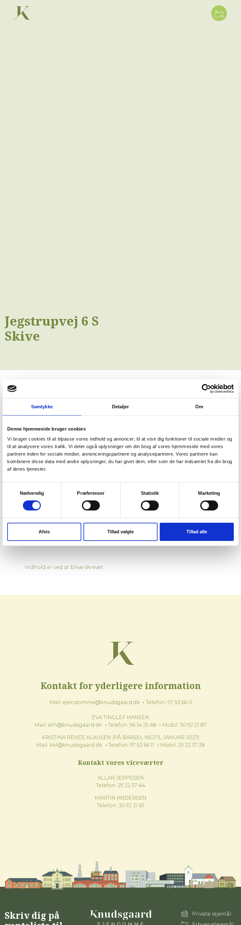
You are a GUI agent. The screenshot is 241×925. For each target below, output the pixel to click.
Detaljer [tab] (120, 406)
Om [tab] (199, 406)
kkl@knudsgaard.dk (76, 745)
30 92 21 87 (193, 725)
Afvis (44, 531)
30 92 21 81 (131, 805)
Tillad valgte (120, 531)
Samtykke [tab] (42, 406)
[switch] (91, 505)
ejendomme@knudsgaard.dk (101, 702)
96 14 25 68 (143, 725)
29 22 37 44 (131, 785)
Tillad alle (196, 531)
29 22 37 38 (191, 745)
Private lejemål (211, 914)
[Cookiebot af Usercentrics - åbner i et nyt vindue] (206, 388)
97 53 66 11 (180, 702)
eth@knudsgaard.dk (75, 725)
